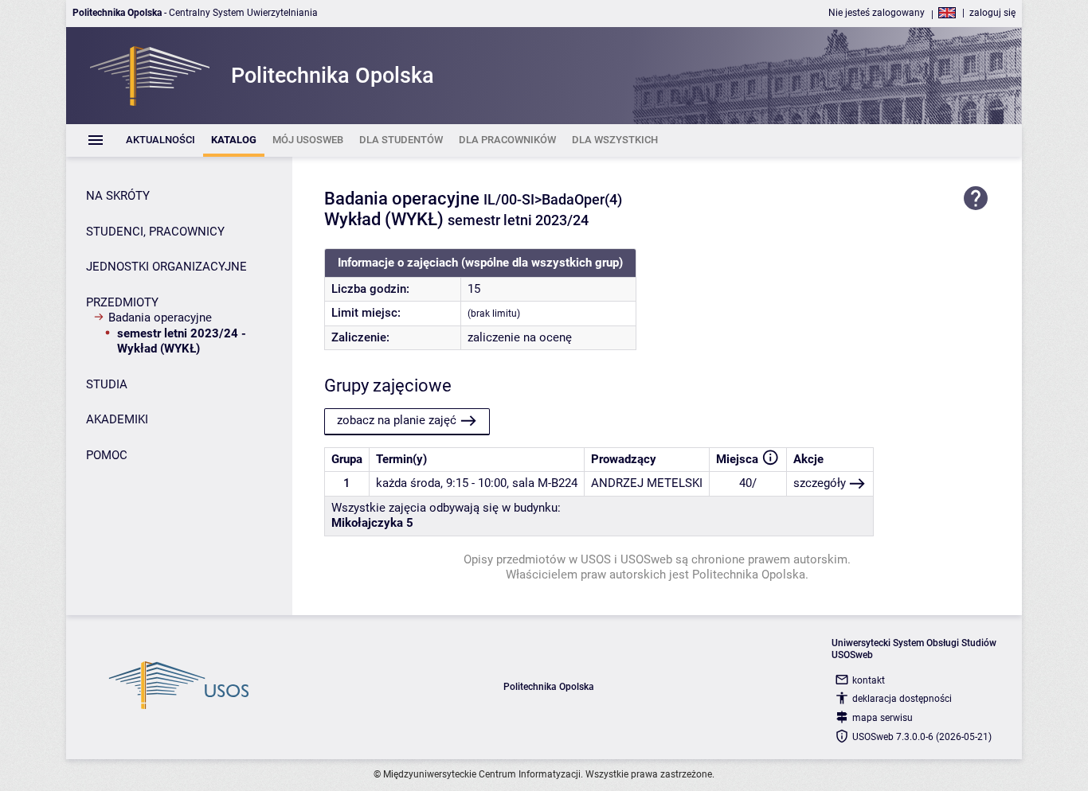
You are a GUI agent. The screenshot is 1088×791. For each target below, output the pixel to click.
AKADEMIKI (117, 419)
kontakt (868, 680)
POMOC (106, 455)
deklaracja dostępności (902, 698)
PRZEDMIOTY (122, 302)
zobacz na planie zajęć (396, 420)
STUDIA (106, 384)
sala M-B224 (544, 483)
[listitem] (160, 140)
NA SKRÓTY (118, 196)
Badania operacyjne (160, 317)
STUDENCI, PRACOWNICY (155, 231)
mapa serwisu (882, 717)
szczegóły (819, 483)
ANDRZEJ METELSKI (647, 483)
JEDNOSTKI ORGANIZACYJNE (166, 266)
